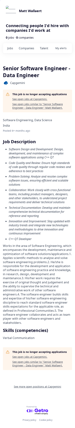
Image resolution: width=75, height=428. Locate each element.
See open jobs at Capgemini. (29, 99)
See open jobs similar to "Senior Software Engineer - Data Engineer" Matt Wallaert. (37, 105)
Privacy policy (29, 419)
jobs (10, 48)
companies (26, 48)
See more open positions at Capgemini (37, 386)
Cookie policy (45, 419)
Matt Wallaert (30, 11)
